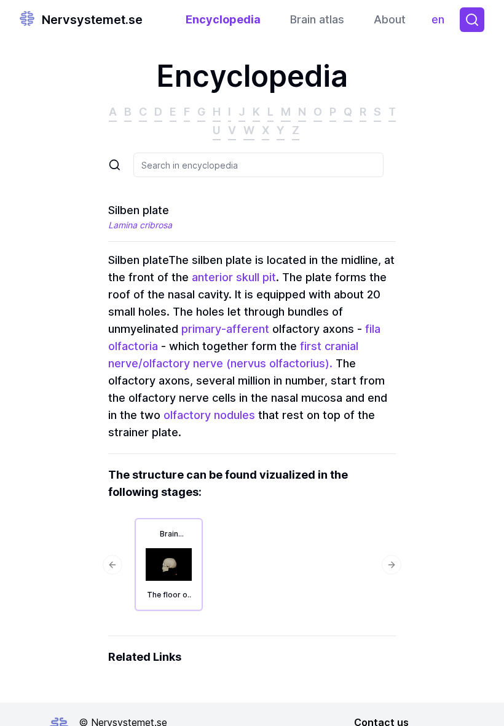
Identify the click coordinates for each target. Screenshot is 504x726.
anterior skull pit (234, 277)
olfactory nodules (209, 415)
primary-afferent (225, 328)
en (440, 22)
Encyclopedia (223, 19)
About (390, 19)
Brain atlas (317, 19)
